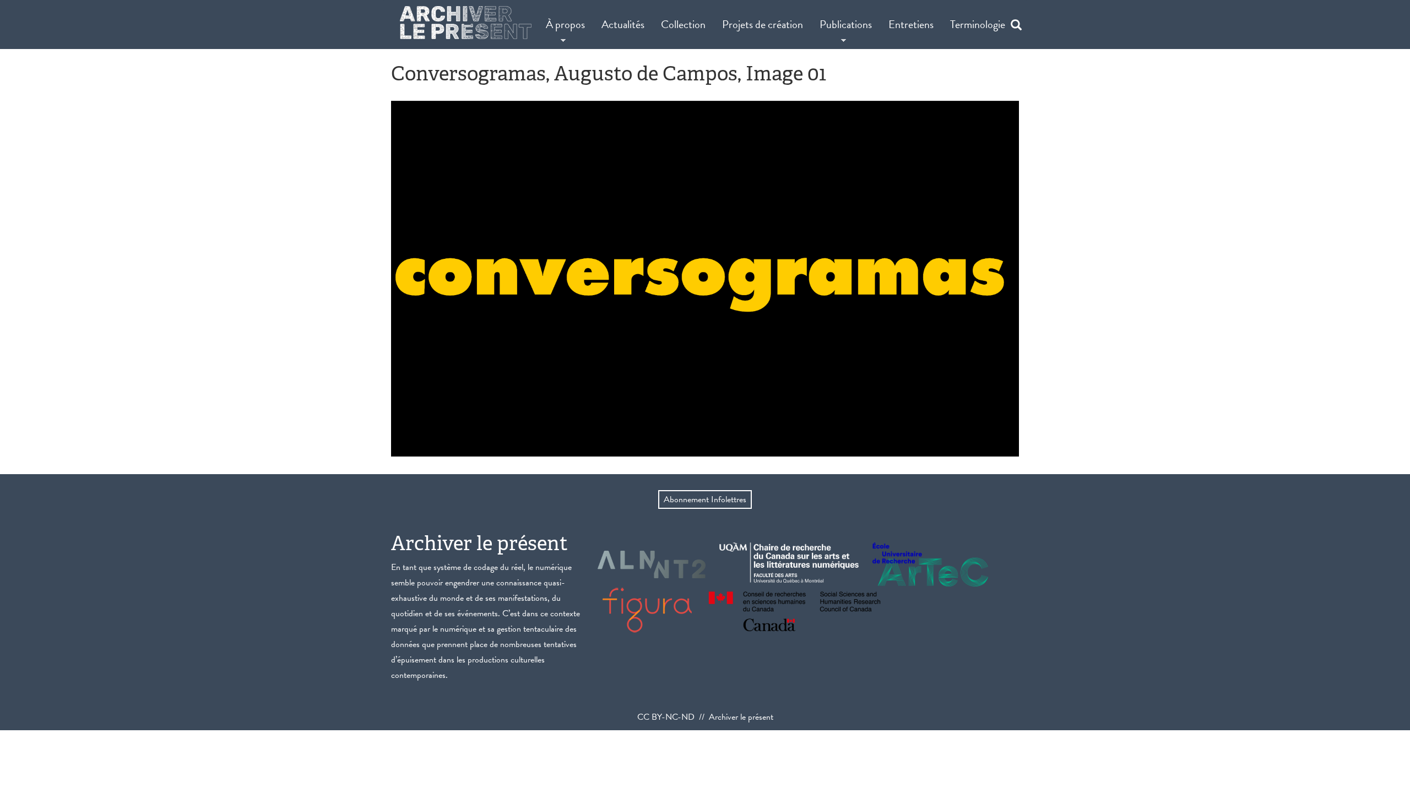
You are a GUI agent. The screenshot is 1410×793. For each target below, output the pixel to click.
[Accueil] (466, 22)
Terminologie (977, 24)
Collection (683, 24)
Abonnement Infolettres (705, 499)
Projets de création (762, 24)
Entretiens (911, 24)
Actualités (622, 24)
